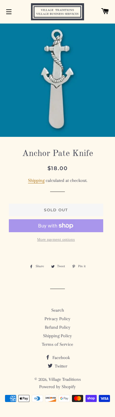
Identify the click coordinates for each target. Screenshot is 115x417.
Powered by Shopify (57, 386)
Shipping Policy (57, 335)
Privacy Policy (57, 318)
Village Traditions (65, 379)
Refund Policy (57, 327)
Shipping (36, 180)
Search (57, 310)
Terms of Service (57, 344)
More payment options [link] (56, 239)
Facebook (60, 357)
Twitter (60, 366)
